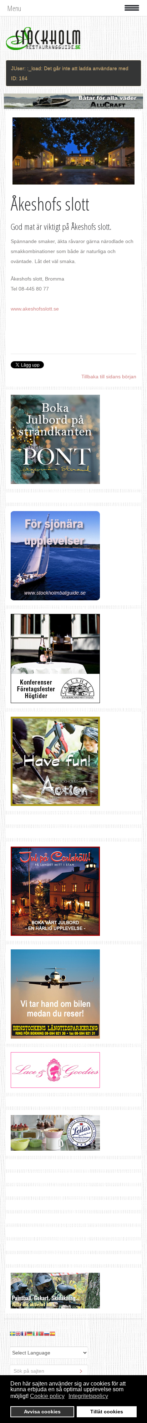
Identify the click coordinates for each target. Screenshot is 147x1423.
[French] (24, 1333)
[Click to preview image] (73, 150)
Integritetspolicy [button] (88, 1396)
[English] (18, 1333)
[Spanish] (52, 1333)
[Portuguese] (41, 1333)
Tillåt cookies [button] (106, 1411)
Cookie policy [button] (47, 1396)
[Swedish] (12, 1333)
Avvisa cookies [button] (42, 1411)
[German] (29, 1333)
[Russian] (47, 1333)
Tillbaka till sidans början (108, 376)
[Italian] (35, 1333)
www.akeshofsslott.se (35, 309)
